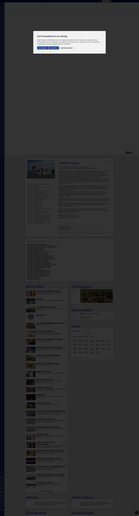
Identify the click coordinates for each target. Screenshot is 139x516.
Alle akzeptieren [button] (42, 48)
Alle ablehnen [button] (54, 48)
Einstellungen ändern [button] (66, 48)
